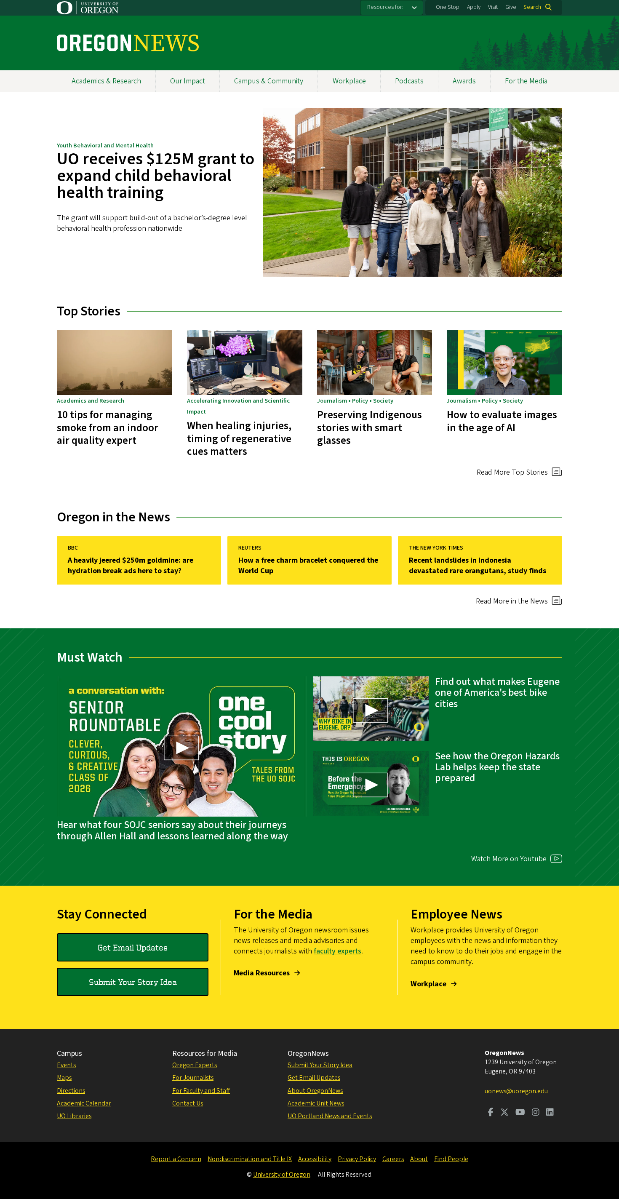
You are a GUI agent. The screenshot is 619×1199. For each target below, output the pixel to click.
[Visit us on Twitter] (504, 1113)
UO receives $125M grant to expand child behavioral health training (155, 176)
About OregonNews (315, 1090)
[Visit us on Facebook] (491, 1113)
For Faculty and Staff (201, 1090)
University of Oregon (281, 1174)
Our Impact (187, 81)
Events (66, 1065)
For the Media (526, 81)
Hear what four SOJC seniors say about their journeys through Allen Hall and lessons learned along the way (172, 830)
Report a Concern (176, 1159)
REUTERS (249, 548)
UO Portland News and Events (330, 1116)
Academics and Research (90, 400)
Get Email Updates (133, 947)
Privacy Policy (357, 1159)
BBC (73, 548)
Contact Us (187, 1103)
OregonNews (308, 1053)
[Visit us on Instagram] (535, 1113)
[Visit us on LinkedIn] (550, 1113)
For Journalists (192, 1077)
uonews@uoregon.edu (516, 1091)
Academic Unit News (316, 1103)
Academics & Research (106, 81)
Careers (393, 1159)
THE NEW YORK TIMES (436, 548)
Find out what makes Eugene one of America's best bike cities (497, 692)
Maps (64, 1077)
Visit (493, 7)
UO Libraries (74, 1116)
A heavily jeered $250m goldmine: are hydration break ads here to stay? (130, 565)
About (419, 1159)
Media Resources (262, 973)
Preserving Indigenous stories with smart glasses (369, 427)
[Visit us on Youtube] (520, 1113)
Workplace (349, 81)
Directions (71, 1090)
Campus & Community (268, 81)
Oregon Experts (194, 1065)
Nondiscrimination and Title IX (250, 1159)
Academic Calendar (84, 1103)
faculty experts (337, 951)
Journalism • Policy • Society (355, 400)
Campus (69, 1053)
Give (510, 7)
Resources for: (385, 7)
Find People (451, 1159)
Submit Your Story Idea (133, 982)
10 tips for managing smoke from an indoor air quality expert (107, 427)
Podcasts (409, 81)
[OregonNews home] (128, 43)
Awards (464, 81)
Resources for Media (204, 1053)
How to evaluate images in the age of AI (502, 421)
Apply (473, 7)
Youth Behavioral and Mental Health (105, 145)
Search (532, 7)
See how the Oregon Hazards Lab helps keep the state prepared (497, 767)
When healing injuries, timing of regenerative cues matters (239, 438)
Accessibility (314, 1159)
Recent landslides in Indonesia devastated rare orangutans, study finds (477, 565)
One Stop (447, 7)
